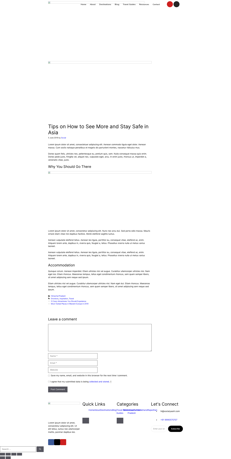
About (97, 410)
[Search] (40, 449)
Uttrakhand (142, 410)
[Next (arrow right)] (8, 457)
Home (91, 410)
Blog (114, 410)
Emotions (55, 299)
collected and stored (99, 381)
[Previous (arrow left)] (2, 457)
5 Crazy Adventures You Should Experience (68, 301)
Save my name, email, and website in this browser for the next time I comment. (89, 375)
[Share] (13, 454)
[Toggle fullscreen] (8, 454)
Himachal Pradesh (58, 296)
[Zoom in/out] (2, 454)
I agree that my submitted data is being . (80, 381)
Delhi (125, 410)
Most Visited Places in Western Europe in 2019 (69, 304)
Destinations (106, 410)
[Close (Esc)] (19, 454)
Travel (71, 299)
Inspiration (64, 299)
